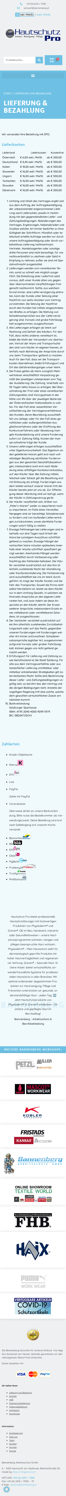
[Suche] (39, 60)
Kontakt (13, 1396)
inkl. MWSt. (27, 14)
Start (8, 93)
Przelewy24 (16, 867)
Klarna (13, 764)
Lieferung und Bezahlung (20, 1392)
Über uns (13, 1437)
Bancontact (16, 838)
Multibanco (16, 879)
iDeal (12, 855)
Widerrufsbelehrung (18, 1406)
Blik (11, 844)
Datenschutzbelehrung (19, 1403)
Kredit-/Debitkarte (20, 754)
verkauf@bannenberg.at (23, 1484)
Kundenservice (16, 1433)
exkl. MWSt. (44, 14)
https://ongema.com (24, 1471)
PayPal (13, 789)
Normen (13, 1447)
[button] (33, 75)
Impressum (14, 1410)
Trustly (13, 873)
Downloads (14, 1413)
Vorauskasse (17, 803)
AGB (11, 1399)
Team (11, 1440)
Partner (12, 1451)
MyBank (14, 861)
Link (11, 782)
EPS (11, 774)
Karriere (12, 1443)
